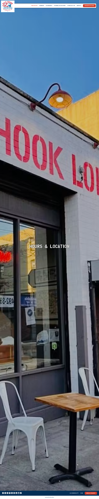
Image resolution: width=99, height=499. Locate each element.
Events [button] (41, 5)
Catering (49, 5)
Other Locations (60, 5)
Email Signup (90, 493)
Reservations (89, 5)
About (79, 5)
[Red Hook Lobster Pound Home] (7, 6)
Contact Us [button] (71, 5)
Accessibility (74, 493)
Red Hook (34, 5)
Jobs (81, 493)
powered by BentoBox (49, 497)
